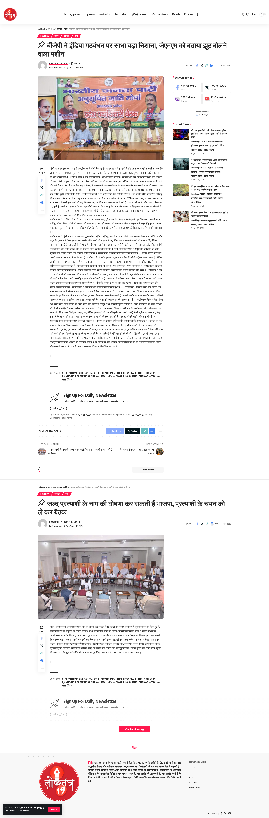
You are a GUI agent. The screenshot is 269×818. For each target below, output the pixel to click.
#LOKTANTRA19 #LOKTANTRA (77, 373)
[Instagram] (187, 99)
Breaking (195, 141)
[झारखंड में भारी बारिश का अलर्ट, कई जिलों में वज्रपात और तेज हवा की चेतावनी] (181, 164)
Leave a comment (149, 470)
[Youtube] (216, 99)
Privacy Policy (138, 414)
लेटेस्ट (69, 379)
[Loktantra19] (10, 14)
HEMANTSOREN (116, 376)
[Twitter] (216, 87)
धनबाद (205, 145)
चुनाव (57, 36)
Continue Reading (134, 729)
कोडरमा (203, 167)
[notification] (243, 14)
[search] (247, 14)
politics (44, 36)
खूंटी (209, 167)
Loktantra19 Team (58, 63)
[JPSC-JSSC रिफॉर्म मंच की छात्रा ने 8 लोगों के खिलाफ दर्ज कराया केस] (181, 216)
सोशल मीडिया (209, 150)
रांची (76, 36)
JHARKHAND (131, 376)
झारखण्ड (218, 141)
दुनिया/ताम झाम (196, 145)
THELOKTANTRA (147, 376)
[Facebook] (187, 87)
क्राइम (202, 194)
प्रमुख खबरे (214, 145)
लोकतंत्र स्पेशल (196, 150)
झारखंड (66, 36)
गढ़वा (214, 167)
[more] (197, 14)
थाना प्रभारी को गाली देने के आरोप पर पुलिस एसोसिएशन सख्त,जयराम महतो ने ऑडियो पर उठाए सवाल (209, 133)
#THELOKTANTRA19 (104, 373)
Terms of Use (22, 810)
